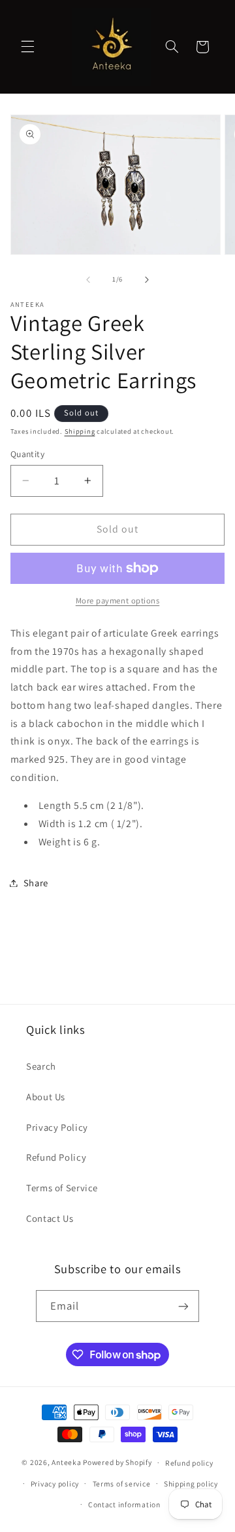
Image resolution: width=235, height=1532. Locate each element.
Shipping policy (191, 1483)
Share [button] (36, 883)
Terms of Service (62, 1188)
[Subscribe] (183, 1306)
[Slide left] (88, 279)
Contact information (124, 1504)
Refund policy (189, 1463)
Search (41, 1066)
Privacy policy (55, 1483)
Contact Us (49, 1218)
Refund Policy (56, 1157)
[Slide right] (147, 279)
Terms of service (122, 1483)
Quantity (27, 454)
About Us (45, 1096)
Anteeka (66, 1462)
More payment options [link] (118, 600)
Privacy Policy (57, 1127)
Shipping (80, 431)
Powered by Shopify (117, 1462)
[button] (27, 47)
